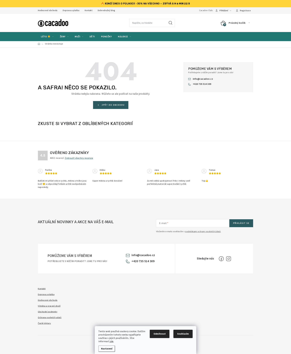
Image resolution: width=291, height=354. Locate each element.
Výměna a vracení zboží (49, 306)
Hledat (170, 23)
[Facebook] (221, 258)
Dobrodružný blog (106, 10)
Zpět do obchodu (113, 105)
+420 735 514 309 (202, 84)
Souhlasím (183, 333)
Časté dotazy (44, 323)
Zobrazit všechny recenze (79, 158)
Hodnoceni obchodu (47, 300)
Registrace (245, 10)
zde (112, 341)
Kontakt (88, 10)
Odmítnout (160, 333)
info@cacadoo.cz (203, 79)
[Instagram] (228, 258)
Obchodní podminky (47, 311)
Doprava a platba (71, 10)
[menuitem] (47, 36)
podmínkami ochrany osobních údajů (203, 231)
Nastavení (106, 348)
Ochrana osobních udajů (49, 317)
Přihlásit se (241, 223)
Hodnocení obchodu (47, 10)
